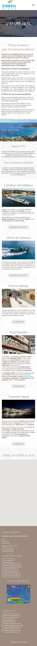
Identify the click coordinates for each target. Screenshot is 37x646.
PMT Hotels (24, 642)
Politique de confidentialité (11, 630)
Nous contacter (8, 550)
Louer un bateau (8, 560)
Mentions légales (8, 620)
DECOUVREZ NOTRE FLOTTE (18, 227)
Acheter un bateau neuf (10, 570)
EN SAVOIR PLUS (18, 322)
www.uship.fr (29, 376)
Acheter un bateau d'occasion (12, 565)
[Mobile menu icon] (33, 5)
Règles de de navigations (11, 615)
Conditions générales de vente (12, 625)
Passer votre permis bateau (11, 575)
